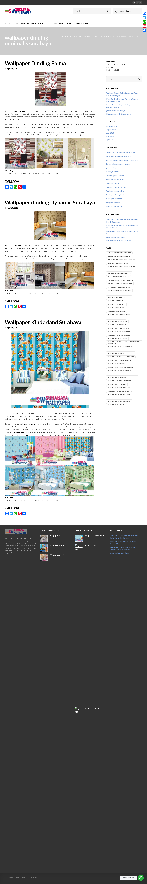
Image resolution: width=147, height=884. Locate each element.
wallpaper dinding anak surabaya (119, 331)
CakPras (40, 877)
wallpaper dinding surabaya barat (119, 387)
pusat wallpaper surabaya (115, 168)
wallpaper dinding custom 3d (117, 338)
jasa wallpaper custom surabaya (119, 277)
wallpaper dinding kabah (116, 353)
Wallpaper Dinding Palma (35, 63)
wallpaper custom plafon (116, 318)
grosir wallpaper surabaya (115, 111)
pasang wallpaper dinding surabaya (119, 290)
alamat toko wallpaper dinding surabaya (120, 152)
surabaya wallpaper (113, 172)
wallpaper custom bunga (116, 307)
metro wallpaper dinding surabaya (119, 287)
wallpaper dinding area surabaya (119, 335)
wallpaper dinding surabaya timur (119, 394)
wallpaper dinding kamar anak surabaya (121, 357)
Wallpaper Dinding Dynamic (116, 187)
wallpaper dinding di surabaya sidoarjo (121, 350)
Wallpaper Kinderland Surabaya (43, 322)
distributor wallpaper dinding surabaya (121, 266)
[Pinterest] (140, 2)
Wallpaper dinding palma (115, 191)
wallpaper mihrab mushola (117, 405)
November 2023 (112, 126)
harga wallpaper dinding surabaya (118, 164)
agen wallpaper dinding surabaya (119, 256)
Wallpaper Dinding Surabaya (116, 195)
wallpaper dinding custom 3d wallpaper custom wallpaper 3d (124, 342)
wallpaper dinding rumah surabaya (119, 381)
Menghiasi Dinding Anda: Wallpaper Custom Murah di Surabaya (122, 100)
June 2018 (110, 133)
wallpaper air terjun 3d (115, 301)
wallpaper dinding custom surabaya (120, 346)
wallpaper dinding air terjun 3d (118, 328)
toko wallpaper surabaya (116, 297)
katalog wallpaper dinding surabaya (120, 283)
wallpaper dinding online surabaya (119, 370)
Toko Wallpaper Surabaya (115, 176)
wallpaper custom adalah (116, 304)
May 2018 (110, 136)
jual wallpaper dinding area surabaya (120, 280)
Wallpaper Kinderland (114, 199)
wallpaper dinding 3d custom (117, 321)
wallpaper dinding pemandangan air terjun (122, 374)
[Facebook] (137, 2)
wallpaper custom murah (115, 179)
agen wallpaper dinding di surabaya (119, 253)
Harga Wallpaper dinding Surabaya (118, 114)
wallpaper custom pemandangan (119, 314)
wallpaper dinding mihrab (116, 363)
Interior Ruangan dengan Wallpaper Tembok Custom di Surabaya (122, 106)
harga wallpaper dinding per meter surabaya (122, 160)
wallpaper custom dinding (117, 311)
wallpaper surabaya (113, 203)
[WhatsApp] (144, 22)
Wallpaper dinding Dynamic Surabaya (50, 202)
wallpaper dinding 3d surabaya (118, 325)
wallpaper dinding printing (117, 377)
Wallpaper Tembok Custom (115, 206)
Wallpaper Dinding (113, 183)
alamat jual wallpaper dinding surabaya (121, 259)
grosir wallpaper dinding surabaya (118, 156)
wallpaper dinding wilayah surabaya (120, 401)
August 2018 (111, 130)
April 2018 (110, 140)
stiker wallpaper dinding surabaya (119, 294)
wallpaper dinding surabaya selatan (120, 391)
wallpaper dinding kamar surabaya (119, 360)
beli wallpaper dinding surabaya (118, 263)
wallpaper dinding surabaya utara (119, 398)
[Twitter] (134, 2)
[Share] (144, 30)
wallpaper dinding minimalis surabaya (120, 367)
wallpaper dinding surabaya (117, 384)
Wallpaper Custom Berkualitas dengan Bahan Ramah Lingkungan (122, 94)
